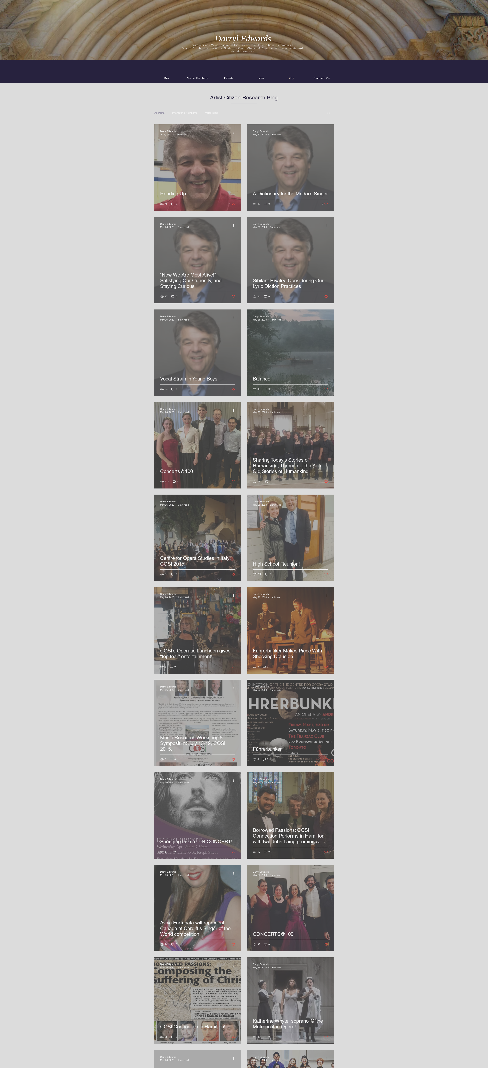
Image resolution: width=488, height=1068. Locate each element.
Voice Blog (211, 112)
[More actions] (234, 132)
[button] (329, 113)
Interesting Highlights (184, 112)
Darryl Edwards (243, 38)
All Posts (159, 112)
